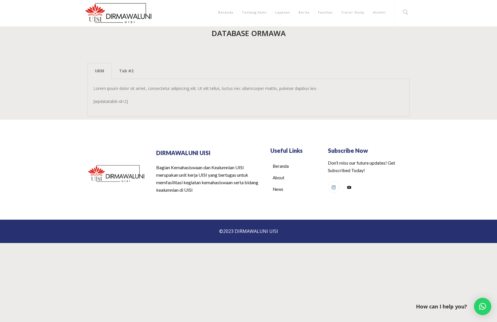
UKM (99, 71)
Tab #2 (126, 71)
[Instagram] (333, 187)
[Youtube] (349, 187)
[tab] (99, 71)
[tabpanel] (248, 98)
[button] (482, 306)
